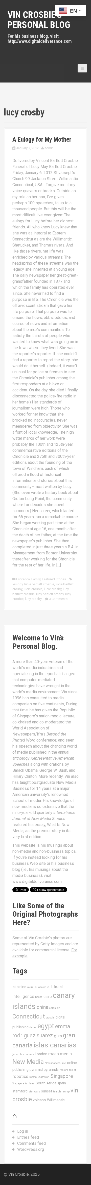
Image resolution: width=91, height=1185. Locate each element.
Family (35, 579)
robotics (20, 1076)
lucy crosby (33, 599)
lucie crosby (52, 589)
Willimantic (56, 1100)
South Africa (46, 1083)
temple (57, 1091)
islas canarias (55, 1045)
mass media (60, 1053)
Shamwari (44, 1077)
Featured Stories (54, 579)
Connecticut (28, 1016)
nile (63, 1063)
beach (38, 997)
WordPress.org (30, 1149)
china (42, 1007)
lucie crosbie (33, 589)
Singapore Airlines (23, 1083)
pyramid (36, 1070)
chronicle (54, 1008)
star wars (34, 1091)
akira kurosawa (36, 987)
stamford (20, 1091)
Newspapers (52, 1063)
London (41, 1054)
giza (58, 1035)
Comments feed (31, 1143)
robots (33, 1077)
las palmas (27, 1054)
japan (15, 1054)
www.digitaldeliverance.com (37, 881)
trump (66, 1091)
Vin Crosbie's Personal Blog (39, 20)
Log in (22, 1131)
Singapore (62, 1076)
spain (61, 1083)
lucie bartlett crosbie (39, 584)
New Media (28, 1062)
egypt (45, 1026)
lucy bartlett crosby (50, 594)
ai (14, 986)
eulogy (18, 584)
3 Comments (58, 599)
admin (49, 148)
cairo (47, 997)
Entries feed (28, 1137)
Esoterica (23, 579)
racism (64, 1070)
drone (33, 1027)
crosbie (50, 1017)
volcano (39, 1100)
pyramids (51, 1070)
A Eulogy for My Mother (41, 139)
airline (21, 987)
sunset (46, 1091)
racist (72, 1070)
